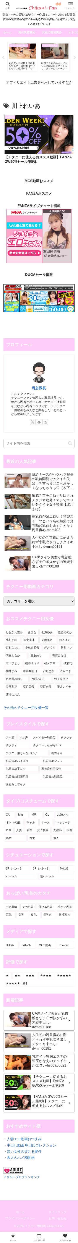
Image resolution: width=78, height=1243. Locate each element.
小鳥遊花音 (32, 647)
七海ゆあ (47, 632)
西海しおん (13, 694)
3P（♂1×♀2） (15, 868)
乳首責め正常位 (51, 768)
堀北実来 (29, 640)
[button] (70, 443)
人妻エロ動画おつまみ (24, 1139)
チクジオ (11, 745)
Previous (3, 57)
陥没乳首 (64, 914)
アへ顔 (10, 737)
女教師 (57, 830)
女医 (29, 830)
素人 (56, 838)
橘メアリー (51, 663)
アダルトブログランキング (21, 1177)
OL (47, 814)
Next (75, 57)
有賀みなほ (59, 655)
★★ (17, 975)
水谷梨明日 (30, 671)
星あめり (36, 655)
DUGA (10, 945)
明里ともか (13, 655)
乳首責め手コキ (16, 768)
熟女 (8, 838)
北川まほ (11, 640)
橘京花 (67, 663)
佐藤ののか (65, 632)
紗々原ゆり (61, 678)
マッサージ (63, 822)
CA (8, 814)
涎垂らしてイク (16, 784)
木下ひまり (13, 663)
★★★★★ (64, 975)
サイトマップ (58, 1212)
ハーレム (11, 876)
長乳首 (47, 914)
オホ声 (24, 737)
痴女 (32, 838)
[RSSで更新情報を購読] (45, 422)
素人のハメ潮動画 (21, 1157)
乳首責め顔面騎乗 (17, 776)
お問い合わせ (58, 1218)
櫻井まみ (11, 671)
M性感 (64, 868)
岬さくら (49, 647)
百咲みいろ (38, 678)
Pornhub (64, 945)
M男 (34, 814)
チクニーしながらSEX (47, 745)
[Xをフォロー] (33, 422)
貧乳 (34, 914)
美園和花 (11, 686)
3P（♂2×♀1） (42, 868)
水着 (69, 830)
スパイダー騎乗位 (44, 737)
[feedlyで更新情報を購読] (39, 422)
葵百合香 (45, 686)
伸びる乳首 (46, 906)
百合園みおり (14, 678)
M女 (20, 814)
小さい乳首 (65, 906)
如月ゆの (64, 640)
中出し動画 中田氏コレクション (31, 1145)
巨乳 (8, 914)
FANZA (26, 945)
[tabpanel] (22, 57)
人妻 (19, 830)
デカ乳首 (28, 906)
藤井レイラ (64, 686)
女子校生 (42, 830)
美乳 (21, 914)
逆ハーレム (47, 876)
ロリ (8, 830)
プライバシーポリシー (20, 1218)
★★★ (30, 975)
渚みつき (65, 671)
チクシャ (66, 737)
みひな (32, 632)
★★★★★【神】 (17, 983)
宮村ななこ (13, 647)
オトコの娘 (13, 822)
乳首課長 (39, 388)
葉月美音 (28, 686)
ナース (45, 822)
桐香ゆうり (32, 663)
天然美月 (47, 640)
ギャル (30, 822)
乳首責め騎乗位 (53, 776)
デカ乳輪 (11, 906)
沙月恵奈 (48, 671)
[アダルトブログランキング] (13, 1170)
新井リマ (66, 647)
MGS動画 (45, 945)
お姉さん (62, 814)
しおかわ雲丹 (14, 632)
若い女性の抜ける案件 (24, 1151)
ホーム (20, 1212)
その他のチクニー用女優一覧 (26, 708)
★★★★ (45, 975)
